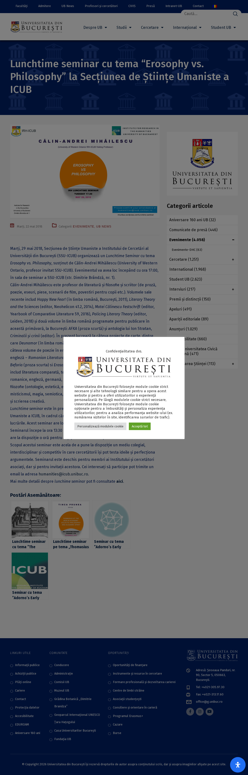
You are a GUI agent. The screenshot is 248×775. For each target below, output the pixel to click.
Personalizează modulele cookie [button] (100, 426)
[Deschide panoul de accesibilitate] (238, 765)
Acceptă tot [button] (140, 426)
